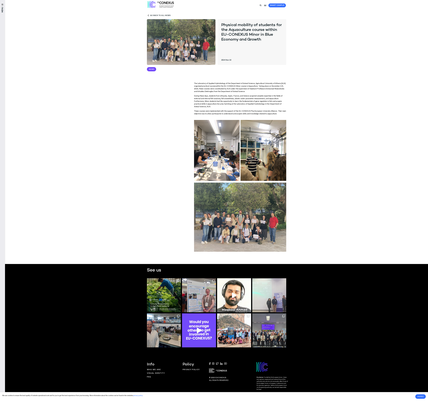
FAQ (149, 377)
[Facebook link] (210, 363)
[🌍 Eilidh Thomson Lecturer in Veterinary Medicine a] (199, 295)
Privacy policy (191, 370)
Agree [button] (420, 396)
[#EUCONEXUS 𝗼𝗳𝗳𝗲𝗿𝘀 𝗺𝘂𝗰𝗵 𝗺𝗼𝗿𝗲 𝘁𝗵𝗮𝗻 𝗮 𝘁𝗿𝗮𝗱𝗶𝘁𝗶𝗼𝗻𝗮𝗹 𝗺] (199, 330)
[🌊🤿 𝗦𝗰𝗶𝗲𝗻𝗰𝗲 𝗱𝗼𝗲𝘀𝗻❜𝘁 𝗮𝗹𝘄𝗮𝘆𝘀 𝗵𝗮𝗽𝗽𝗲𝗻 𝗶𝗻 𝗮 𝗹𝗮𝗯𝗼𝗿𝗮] (234, 330)
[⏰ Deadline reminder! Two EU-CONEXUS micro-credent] (164, 295)
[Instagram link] (213, 363)
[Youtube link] (225, 363)
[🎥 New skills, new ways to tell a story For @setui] (164, 330)
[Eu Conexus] (161, 4)
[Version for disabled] (265, 5)
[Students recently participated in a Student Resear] (269, 295)
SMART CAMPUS (277, 5)
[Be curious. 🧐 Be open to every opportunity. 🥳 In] (234, 295)
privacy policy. (138, 395)
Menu (2, 9)
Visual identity (156, 373)
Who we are (154, 370)
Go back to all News (160, 15)
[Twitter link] (217, 363)
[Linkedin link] (222, 363)
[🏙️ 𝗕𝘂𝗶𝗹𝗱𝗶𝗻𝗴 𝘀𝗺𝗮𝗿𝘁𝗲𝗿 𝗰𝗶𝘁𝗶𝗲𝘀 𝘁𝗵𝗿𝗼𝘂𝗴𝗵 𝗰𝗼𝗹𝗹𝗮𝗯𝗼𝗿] (269, 330)
